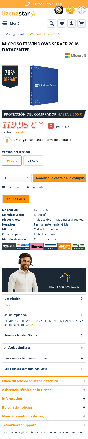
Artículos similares (17, 347)
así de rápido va (15, 315)
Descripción (12, 299)
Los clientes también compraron (27, 358)
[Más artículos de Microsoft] (75, 57)
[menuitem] (11, 23)
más (7, 304)
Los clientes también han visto (25, 369)
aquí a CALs (16, 199)
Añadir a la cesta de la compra (60, 178)
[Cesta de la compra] (81, 23)
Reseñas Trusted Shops (20, 335)
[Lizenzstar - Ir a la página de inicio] (19, 13)
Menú (15, 23)
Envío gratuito (19, 132)
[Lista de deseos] (61, 23)
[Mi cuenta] (71, 23)
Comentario (38, 187)
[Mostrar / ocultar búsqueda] (51, 23)
